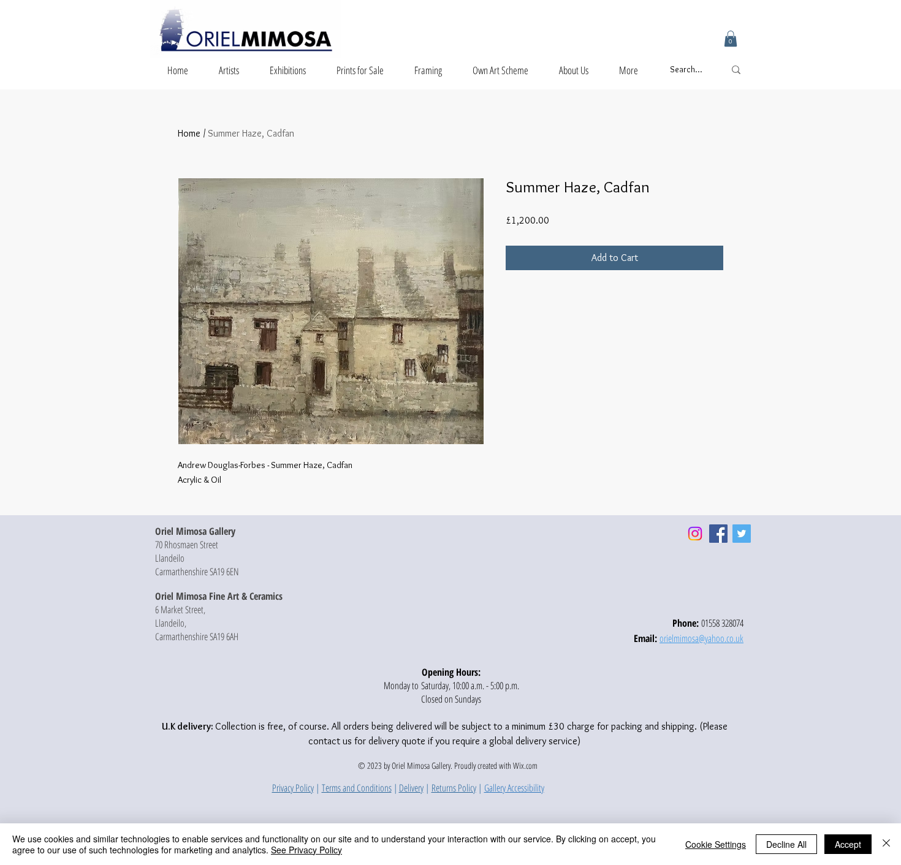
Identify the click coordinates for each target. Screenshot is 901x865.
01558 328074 (722, 623)
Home (189, 133)
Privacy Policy (293, 788)
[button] (730, 39)
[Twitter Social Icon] (741, 533)
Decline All (786, 844)
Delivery (411, 788)
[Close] (886, 844)
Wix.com (525, 765)
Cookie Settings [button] (715, 844)
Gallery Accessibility (514, 788)
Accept (848, 844)
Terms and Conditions (357, 788)
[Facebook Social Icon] (718, 533)
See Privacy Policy (306, 850)
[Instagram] (695, 533)
